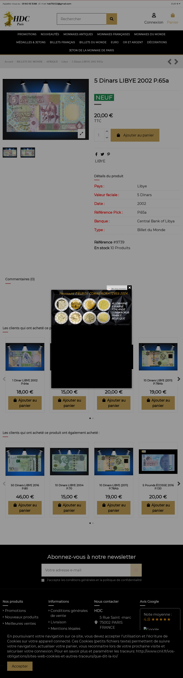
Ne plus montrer (119, 289)
